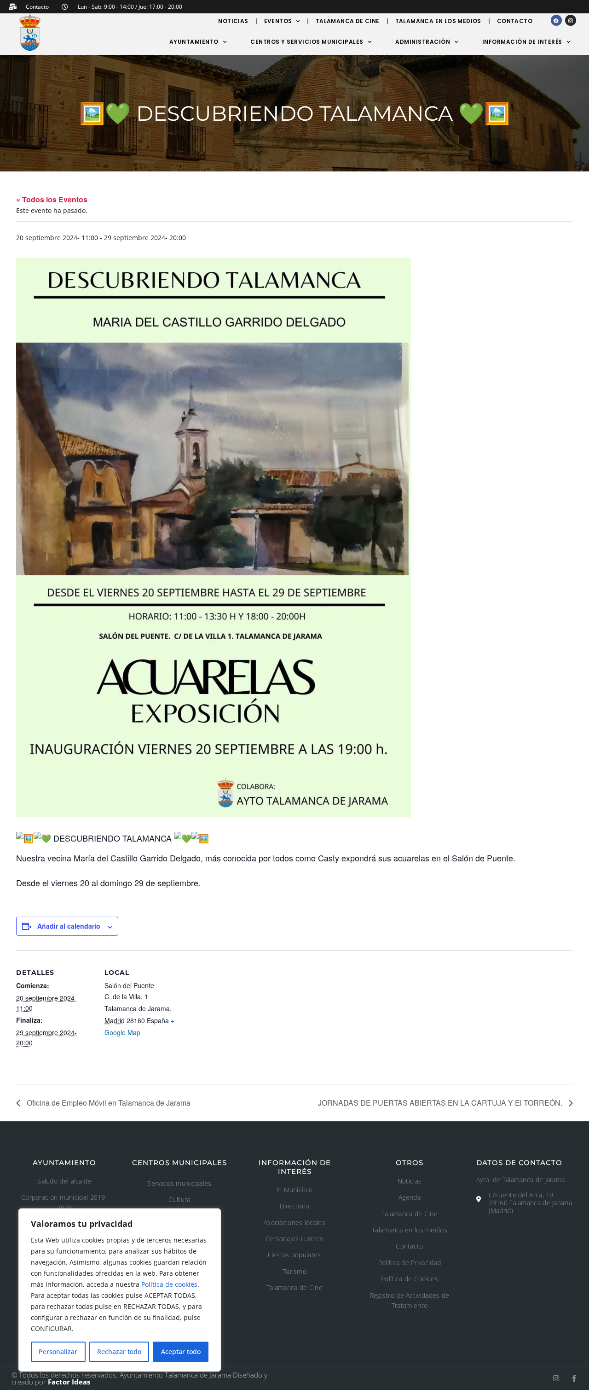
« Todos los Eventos (51, 199)
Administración (422, 42)
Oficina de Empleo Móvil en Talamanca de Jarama (108, 1102)
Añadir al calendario (68, 926)
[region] (119, 1290)
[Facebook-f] (574, 1378)
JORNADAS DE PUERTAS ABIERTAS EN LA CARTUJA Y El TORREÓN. (441, 1102)
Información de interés (522, 42)
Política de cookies (169, 1284)
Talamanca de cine (348, 21)
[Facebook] (556, 20)
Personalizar (58, 1351)
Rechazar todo (119, 1351)
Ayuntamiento (194, 42)
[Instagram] (570, 20)
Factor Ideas (69, 1381)
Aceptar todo (181, 1351)
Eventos (278, 21)
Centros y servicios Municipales (307, 42)
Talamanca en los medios (438, 21)
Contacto (514, 21)
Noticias (233, 21)
